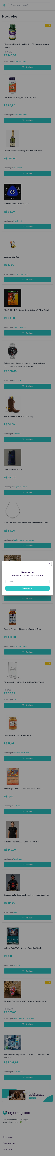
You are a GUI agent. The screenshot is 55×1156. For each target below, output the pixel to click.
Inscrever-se (27, 588)
